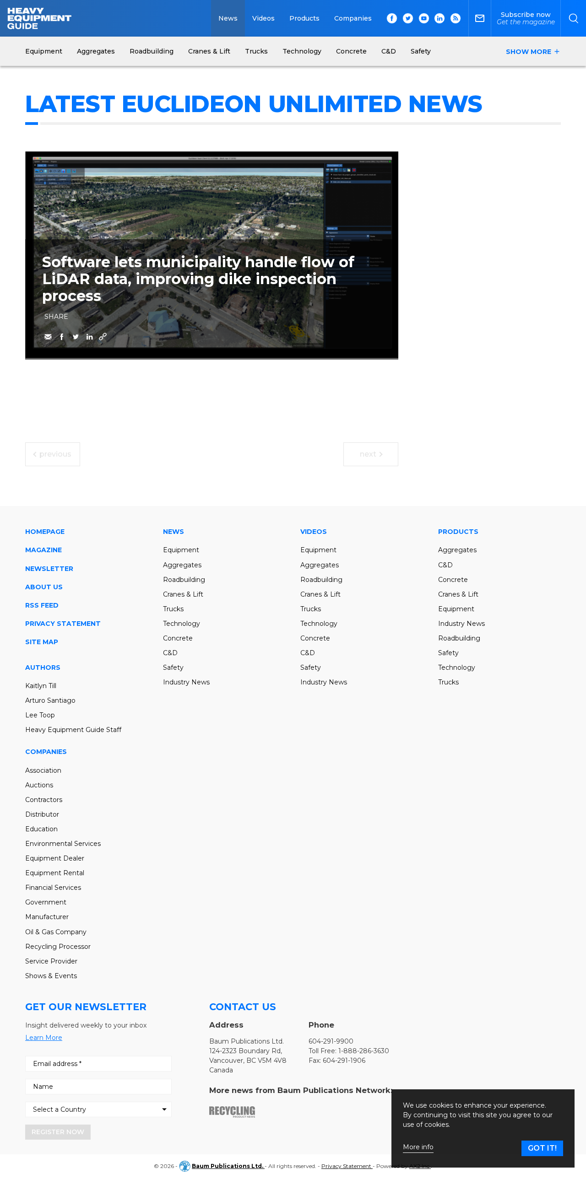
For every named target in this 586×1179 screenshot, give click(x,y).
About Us (44, 587)
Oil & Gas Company (56, 932)
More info (418, 1147)
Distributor (42, 814)
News (228, 18)
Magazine (43, 550)
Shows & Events (51, 976)
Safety (173, 667)
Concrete (178, 638)
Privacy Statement (63, 623)
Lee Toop (40, 715)
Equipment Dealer (54, 858)
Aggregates (182, 565)
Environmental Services (63, 843)
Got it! (542, 1148)
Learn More (43, 1038)
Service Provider (51, 961)
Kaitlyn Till (40, 685)
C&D (170, 653)
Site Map (41, 642)
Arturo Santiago (50, 700)
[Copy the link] (103, 337)
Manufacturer (47, 917)
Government (45, 902)
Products (304, 18)
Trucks (173, 609)
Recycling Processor (58, 946)
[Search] (573, 18)
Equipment (181, 550)
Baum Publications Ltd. (228, 1166)
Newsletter (49, 568)
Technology (181, 623)
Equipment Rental (54, 873)
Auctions (39, 785)
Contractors (43, 799)
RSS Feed (42, 605)
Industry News (186, 682)
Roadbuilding (184, 579)
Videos (263, 18)
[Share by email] (48, 337)
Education (41, 829)
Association (43, 770)
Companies (353, 18)
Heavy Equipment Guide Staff (73, 729)
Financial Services (53, 887)
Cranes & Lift (183, 594)
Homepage (45, 531)
